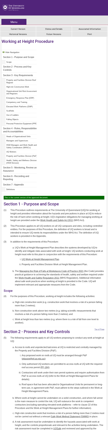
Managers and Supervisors (17, 141)
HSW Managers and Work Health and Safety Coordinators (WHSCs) (21, 146)
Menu (14, 22)
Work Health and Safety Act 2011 (56, 220)
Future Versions (54, 34)
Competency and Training (16, 102)
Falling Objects (12, 119)
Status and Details (53, 29)
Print (89, 34)
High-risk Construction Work (17, 87)
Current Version (18, 29)
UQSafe (57, 428)
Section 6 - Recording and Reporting (16, 177)
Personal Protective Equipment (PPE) (21, 124)
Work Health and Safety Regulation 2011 (39, 278)
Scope (9, 62)
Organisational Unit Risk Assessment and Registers (21, 92)
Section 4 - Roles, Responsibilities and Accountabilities (20, 130)
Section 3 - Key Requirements (18, 75)
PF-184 (45, 367)
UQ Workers (11, 152)
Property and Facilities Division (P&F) (21, 156)
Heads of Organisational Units (18, 136)
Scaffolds (10, 111)
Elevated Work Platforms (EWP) (19, 107)
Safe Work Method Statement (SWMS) (70, 416)
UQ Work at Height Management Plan (40, 259)
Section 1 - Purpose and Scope (18, 57)
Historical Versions (18, 34)
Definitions (10, 189)
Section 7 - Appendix (13, 184)
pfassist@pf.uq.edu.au (33, 359)
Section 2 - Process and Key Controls (17, 68)
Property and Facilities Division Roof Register (21, 81)
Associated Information (90, 29)
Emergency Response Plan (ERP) (20, 98)
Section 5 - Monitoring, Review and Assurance (20, 169)
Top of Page (99, 329)
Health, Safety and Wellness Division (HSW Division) (21, 161)
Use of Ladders (12, 115)
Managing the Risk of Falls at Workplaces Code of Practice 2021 (51, 271)
